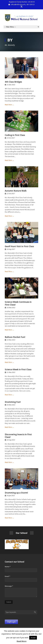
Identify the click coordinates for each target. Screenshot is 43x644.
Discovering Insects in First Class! (18, 435)
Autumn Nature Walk (16, 190)
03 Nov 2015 (11, 405)
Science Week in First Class (18, 369)
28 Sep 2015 (11, 440)
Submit (8, 602)
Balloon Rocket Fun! (15, 337)
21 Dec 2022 (11, 85)
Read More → (9, 105)
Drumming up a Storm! (16, 492)
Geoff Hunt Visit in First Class (19, 246)
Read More (21, 641)
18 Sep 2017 (11, 249)
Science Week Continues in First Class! (18, 303)
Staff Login (11, 622)
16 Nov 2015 (11, 307)
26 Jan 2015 (11, 495)
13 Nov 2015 (11, 340)
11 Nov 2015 (11, 372)
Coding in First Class (15, 135)
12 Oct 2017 (11, 194)
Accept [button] (33, 638)
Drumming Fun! (13, 402)
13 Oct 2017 (11, 138)
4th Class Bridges (13, 81)
